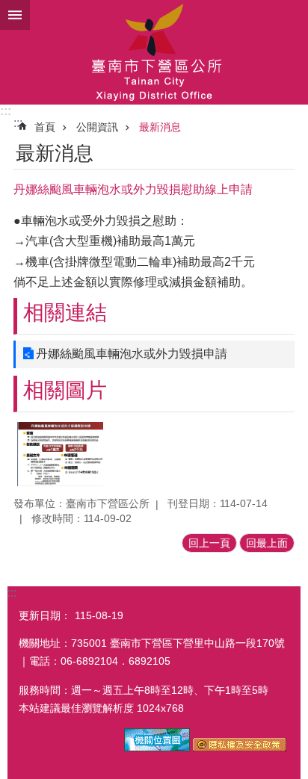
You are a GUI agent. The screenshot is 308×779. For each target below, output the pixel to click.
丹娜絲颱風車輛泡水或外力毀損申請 (131, 353)
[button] (60, 454)
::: (5, 111)
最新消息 (160, 127)
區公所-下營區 (154, 52)
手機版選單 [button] (15, 15)
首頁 (44, 127)
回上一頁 (209, 543)
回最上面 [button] (267, 543)
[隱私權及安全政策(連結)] (239, 748)
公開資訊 (97, 127)
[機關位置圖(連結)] (157, 748)
